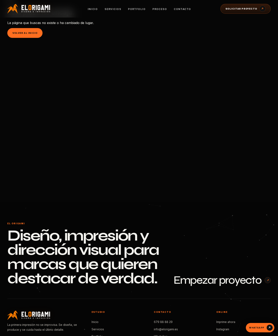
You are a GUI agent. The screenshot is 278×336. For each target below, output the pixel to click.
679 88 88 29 (163, 322)
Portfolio (137, 9)
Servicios (113, 9)
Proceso (159, 9)
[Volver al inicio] (32, 8)
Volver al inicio (24, 33)
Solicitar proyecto (244, 8)
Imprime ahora (225, 322)
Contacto (182, 9)
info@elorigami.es (166, 329)
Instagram (222, 329)
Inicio (93, 9)
